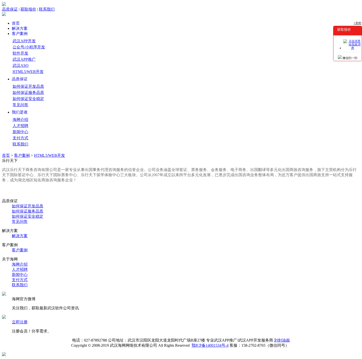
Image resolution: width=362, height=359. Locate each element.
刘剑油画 (282, 340)
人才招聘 (20, 126)
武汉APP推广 (24, 59)
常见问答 (20, 105)
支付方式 (20, 138)
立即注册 (20, 322)
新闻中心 (20, 132)
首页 (6, 155)
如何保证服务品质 (28, 92)
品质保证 (10, 9)
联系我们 (47, 9)
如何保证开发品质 (28, 86)
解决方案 (20, 236)
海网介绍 (20, 119)
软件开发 (20, 53)
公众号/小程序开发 (29, 47)
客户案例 (22, 155)
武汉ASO (21, 65)
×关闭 (357, 23)
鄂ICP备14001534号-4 (210, 345)
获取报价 (28, 9)
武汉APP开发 (24, 41)
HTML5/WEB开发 (28, 72)
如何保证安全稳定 (28, 99)
